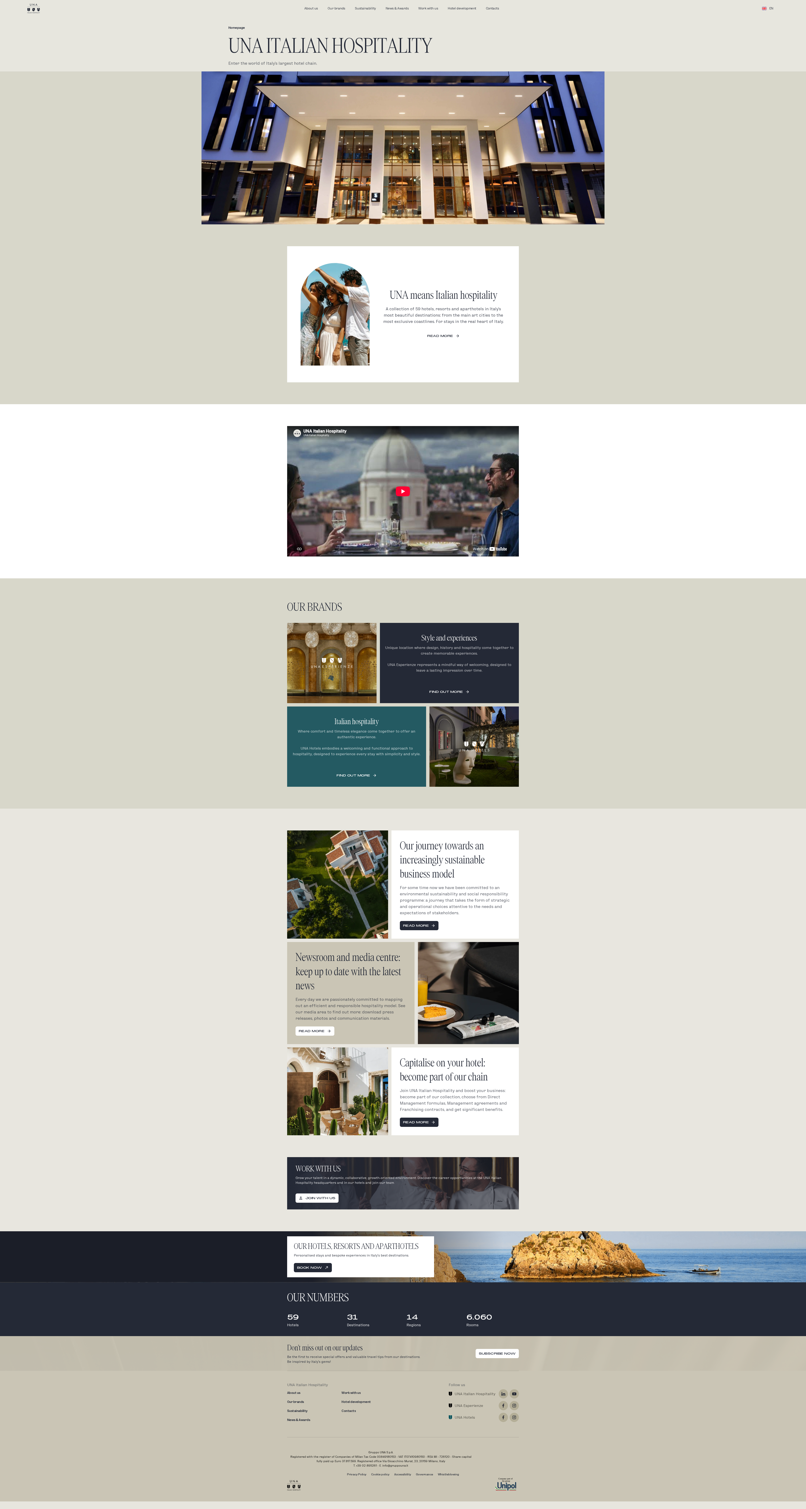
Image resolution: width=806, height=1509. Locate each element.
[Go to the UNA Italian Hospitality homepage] (37, 8)
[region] (403, 491)
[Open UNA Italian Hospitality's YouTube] (514, 1393)
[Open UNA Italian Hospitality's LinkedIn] (503, 1393)
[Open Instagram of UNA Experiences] (514, 1405)
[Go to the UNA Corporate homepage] (294, 1485)
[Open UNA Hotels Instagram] (514, 1417)
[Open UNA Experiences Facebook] (503, 1405)
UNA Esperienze (469, 1406)
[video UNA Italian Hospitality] (403, 491)
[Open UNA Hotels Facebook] (503, 1417)
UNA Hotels (465, 1417)
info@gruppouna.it (395, 1465)
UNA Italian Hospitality (475, 1394)
